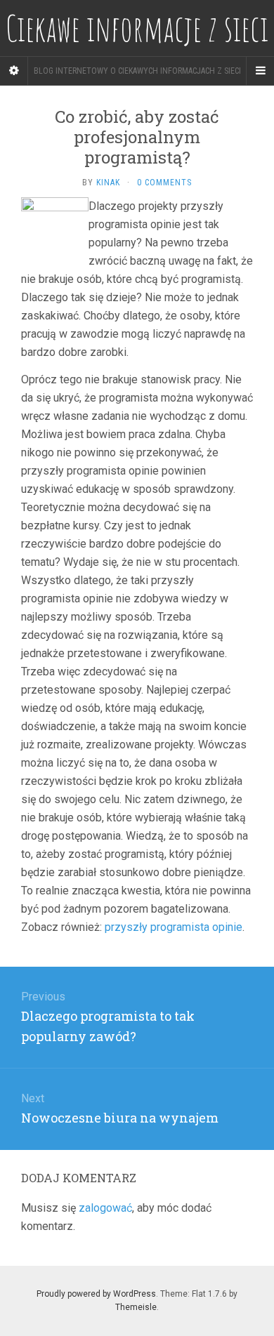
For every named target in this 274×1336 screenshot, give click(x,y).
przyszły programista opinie (173, 927)
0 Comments (164, 182)
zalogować (105, 1208)
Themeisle (136, 1307)
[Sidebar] (14, 71)
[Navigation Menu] (260, 71)
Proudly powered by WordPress (96, 1294)
